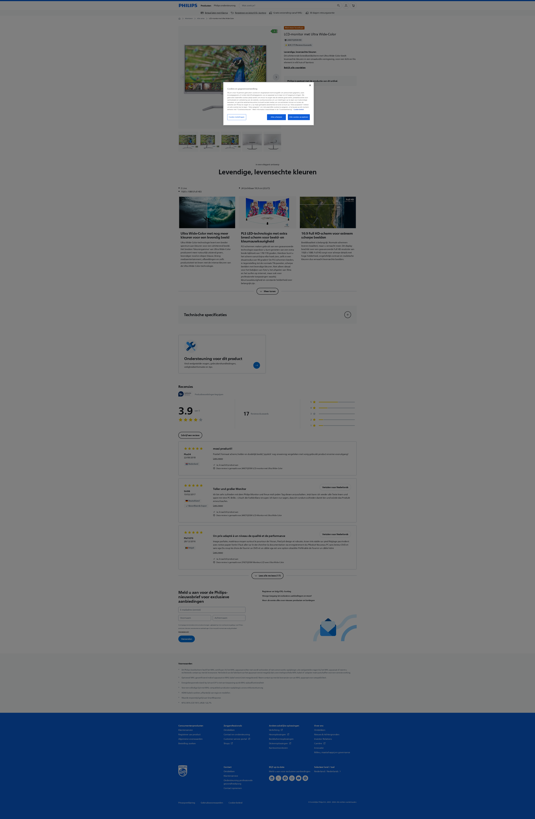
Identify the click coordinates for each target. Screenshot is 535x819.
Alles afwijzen (276, 117)
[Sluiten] (310, 85)
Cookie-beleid (299, 109)
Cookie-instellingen (236, 117)
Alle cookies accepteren (298, 117)
